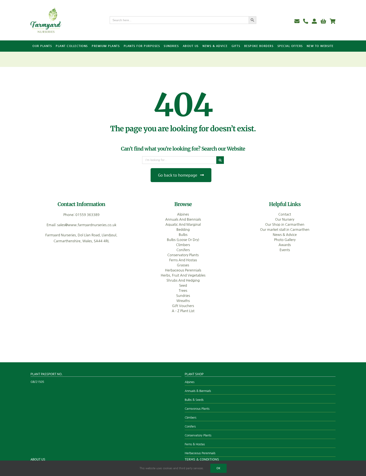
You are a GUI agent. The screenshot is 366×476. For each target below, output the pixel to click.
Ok (218, 468)
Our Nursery (284, 219)
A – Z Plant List (183, 311)
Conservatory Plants (183, 255)
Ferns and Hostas (183, 260)
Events (285, 250)
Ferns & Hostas (195, 444)
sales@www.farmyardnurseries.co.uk (86, 225)
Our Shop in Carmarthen (284, 224)
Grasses (183, 265)
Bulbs (183, 234)
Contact (284, 214)
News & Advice (285, 234)
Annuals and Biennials (183, 219)
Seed (183, 285)
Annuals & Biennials (198, 390)
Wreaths (183, 300)
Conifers (183, 250)
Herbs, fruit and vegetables (183, 275)
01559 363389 (87, 214)
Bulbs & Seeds (194, 399)
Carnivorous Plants (197, 408)
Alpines (183, 214)
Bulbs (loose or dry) (183, 239)
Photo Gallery (284, 239)
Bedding (183, 229)
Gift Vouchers (183, 305)
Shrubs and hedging (183, 280)
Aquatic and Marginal (183, 224)
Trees (183, 290)
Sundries (183, 295)
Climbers (183, 244)
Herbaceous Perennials (183, 270)
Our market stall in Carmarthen (284, 229)
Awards (285, 244)
